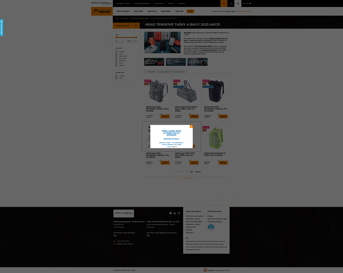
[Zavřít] (191, 126)
